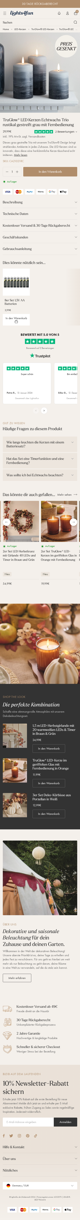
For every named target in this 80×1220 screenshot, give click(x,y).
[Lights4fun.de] (21, 13)
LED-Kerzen (20, 29)
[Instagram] (19, 1136)
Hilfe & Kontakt (13, 1147)
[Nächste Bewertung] (44, 410)
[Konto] (67, 13)
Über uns (9, 1159)
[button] (59, 13)
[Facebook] (4, 1136)
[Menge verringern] (5, 171)
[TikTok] (35, 1136)
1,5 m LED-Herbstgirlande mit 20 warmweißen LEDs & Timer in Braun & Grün (54, 730)
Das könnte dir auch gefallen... (29, 494)
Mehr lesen (20, 155)
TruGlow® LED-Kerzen (42, 29)
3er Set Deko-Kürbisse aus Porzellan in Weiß (52, 797)
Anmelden (65, 1122)
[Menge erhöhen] (18, 171)
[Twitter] (11, 1135)
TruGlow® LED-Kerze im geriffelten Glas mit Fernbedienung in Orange (51, 764)
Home (6, 29)
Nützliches (10, 1170)
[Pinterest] (27, 1136)
